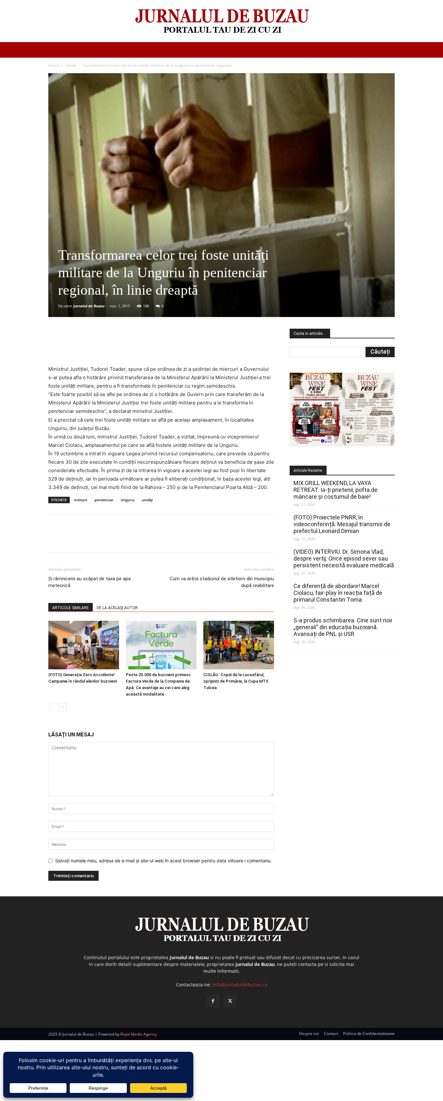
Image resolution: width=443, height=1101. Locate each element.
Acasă (53, 65)
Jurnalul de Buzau (88, 305)
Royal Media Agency (138, 1034)
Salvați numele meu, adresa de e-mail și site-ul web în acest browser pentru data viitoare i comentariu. (163, 860)
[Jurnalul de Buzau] (221, 21)
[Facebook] (96, 346)
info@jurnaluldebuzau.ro (239, 985)
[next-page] (63, 707)
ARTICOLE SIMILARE (70, 608)
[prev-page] (52, 707)
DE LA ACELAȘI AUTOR (117, 608)
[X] (111, 346)
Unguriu (128, 499)
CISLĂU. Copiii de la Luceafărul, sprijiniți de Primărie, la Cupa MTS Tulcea (236, 681)
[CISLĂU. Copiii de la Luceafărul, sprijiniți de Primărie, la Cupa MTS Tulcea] (238, 645)
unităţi (147, 499)
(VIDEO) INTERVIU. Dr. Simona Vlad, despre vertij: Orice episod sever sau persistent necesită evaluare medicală (343, 558)
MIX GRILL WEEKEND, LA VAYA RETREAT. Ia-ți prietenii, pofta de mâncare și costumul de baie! (335, 490)
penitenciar (104, 499)
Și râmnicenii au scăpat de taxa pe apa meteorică (89, 582)
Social (71, 65)
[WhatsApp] (141, 346)
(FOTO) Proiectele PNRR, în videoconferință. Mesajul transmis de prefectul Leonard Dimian (341, 524)
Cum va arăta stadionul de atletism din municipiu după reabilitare (222, 582)
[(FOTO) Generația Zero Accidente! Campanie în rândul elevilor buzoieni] (83, 645)
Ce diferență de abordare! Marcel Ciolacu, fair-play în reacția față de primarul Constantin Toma (337, 593)
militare (80, 499)
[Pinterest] (126, 346)
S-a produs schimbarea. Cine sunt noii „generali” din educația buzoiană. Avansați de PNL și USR (342, 627)
